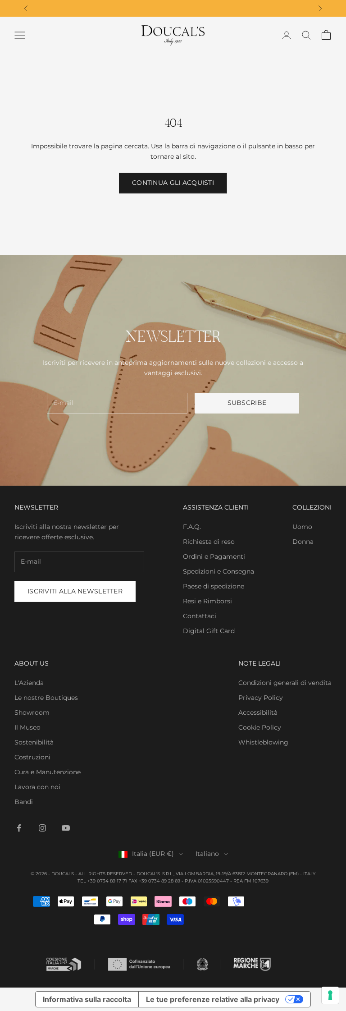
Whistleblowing (263, 742)
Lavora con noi (37, 787)
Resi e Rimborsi (207, 601)
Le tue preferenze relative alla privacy (212, 999)
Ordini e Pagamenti (214, 556)
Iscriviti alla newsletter (75, 591)
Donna (303, 542)
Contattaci (199, 616)
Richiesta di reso (209, 542)
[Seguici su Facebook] (18, 827)
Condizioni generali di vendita (285, 683)
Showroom (32, 712)
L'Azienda (29, 683)
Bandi (23, 802)
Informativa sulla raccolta (87, 999)
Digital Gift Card (209, 631)
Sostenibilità (34, 742)
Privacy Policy (260, 698)
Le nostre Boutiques (46, 698)
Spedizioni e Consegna (218, 571)
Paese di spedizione (213, 586)
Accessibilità (258, 712)
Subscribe (247, 403)
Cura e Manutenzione (47, 772)
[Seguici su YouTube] (65, 827)
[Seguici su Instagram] (42, 827)
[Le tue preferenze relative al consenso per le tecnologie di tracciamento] (330, 995)
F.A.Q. (192, 527)
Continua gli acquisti (173, 183)
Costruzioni (32, 757)
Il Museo (27, 727)
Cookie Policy (259, 727)
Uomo (302, 527)
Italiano (207, 854)
